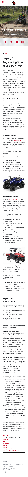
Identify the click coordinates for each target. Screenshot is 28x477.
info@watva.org (7, 472)
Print (6, 53)
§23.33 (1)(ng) (13, 199)
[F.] (14, 3)
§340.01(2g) (17, 140)
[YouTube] (17, 42)
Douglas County (8, 449)
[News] (22, 42)
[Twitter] (11, 42)
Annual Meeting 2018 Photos (11, 451)
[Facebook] (5, 42)
